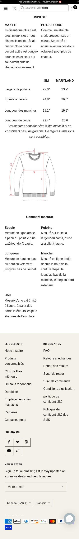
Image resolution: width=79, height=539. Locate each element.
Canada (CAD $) (17, 502)
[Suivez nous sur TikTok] (17, 450)
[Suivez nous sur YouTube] (9, 450)
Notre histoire (14, 350)
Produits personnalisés (14, 361)
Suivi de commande (56, 381)
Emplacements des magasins (18, 402)
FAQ (46, 350)
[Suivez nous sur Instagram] (26, 442)
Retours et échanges (57, 358)
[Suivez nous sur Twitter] (17, 442)
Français (41, 502)
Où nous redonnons (18, 384)
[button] (69, 519)
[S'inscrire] (61, 487)
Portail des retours (55, 366)
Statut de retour (53, 373)
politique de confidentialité (52, 399)
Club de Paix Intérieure (13, 374)
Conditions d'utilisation (58, 388)
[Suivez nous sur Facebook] (9, 442)
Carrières (11, 412)
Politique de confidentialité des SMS (55, 415)
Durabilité (11, 391)
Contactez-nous (15, 419)
